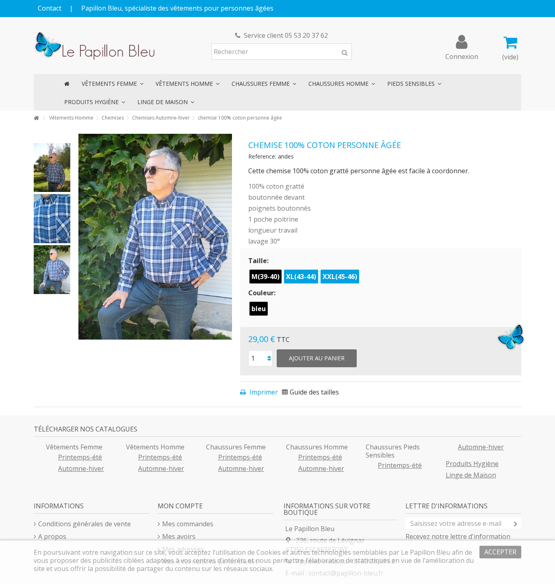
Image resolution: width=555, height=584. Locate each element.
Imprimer (263, 392)
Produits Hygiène (472, 463)
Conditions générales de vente (84, 524)
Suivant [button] (228, 236)
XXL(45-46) (340, 276)
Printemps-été (80, 457)
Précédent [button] (82, 236)
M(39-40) (265, 276)
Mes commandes (187, 524)
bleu (258, 308)
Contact (49, 8)
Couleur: (262, 293)
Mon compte (180, 505)
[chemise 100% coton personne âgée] (52, 167)
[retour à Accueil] (36, 118)
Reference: (262, 156)
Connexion (461, 55)
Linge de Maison (471, 475)
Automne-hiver (81, 468)
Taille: (259, 261)
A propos (52, 536)
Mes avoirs (178, 536)
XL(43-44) (301, 276)
